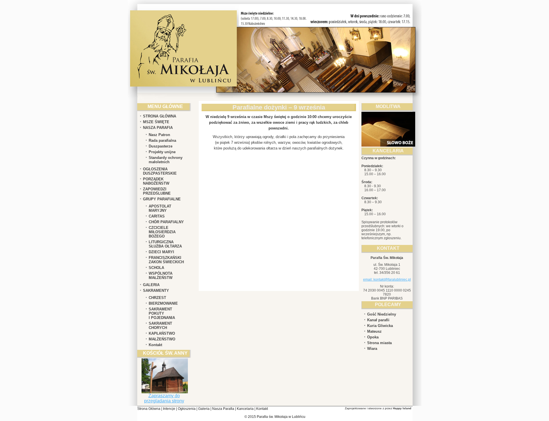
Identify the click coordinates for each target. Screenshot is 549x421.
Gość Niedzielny (381, 314)
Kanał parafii (378, 320)
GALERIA (151, 285)
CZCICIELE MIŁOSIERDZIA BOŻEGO (162, 232)
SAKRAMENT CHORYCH (160, 325)
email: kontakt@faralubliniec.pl (387, 280)
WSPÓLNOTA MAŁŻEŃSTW (160, 275)
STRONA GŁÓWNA (159, 116)
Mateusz (374, 331)
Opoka (373, 337)
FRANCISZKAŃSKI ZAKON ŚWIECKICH (166, 260)
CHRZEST (157, 298)
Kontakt (155, 345)
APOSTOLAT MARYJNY (160, 208)
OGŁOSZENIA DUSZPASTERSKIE (160, 171)
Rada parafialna (162, 140)
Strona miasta (379, 343)
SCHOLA (156, 268)
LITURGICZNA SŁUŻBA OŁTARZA (165, 244)
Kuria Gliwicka (380, 326)
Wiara (372, 348)
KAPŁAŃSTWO (162, 333)
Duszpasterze (160, 146)
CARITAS (157, 216)
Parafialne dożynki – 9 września (278, 107)
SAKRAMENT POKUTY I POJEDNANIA (162, 313)
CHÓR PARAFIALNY (166, 222)
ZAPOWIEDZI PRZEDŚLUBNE (157, 191)
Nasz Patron (159, 135)
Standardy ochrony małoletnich (165, 159)
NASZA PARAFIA (158, 127)
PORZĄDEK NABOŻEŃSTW (156, 181)
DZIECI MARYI (161, 252)
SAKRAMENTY (156, 290)
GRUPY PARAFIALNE (162, 199)
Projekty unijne (162, 152)
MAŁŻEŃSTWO (162, 339)
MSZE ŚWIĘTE (156, 122)
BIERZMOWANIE (163, 303)
